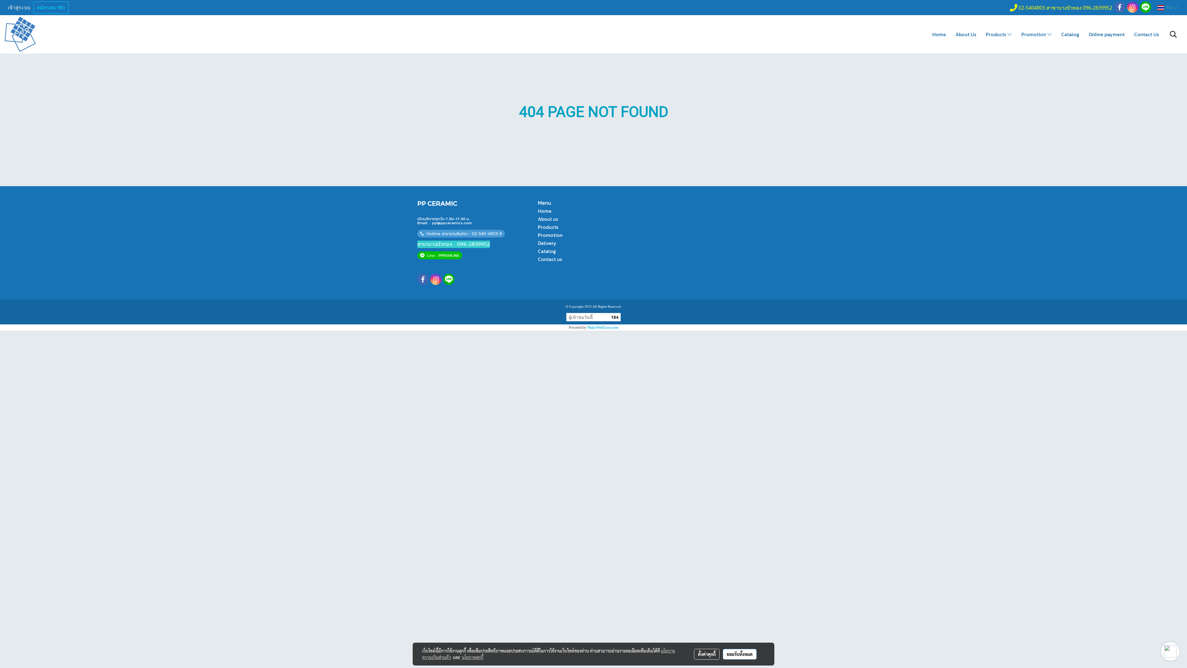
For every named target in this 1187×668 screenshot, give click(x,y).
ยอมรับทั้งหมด (740, 654)
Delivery (547, 243)
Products (996, 34)
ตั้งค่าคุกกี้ (707, 654)
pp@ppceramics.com (452, 223)
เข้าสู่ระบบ (19, 8)
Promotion (1034, 34)
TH (1168, 7)
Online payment (1107, 34)
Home (939, 34)
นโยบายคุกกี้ (472, 657)
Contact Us (1146, 34)
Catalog (1070, 34)
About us (548, 219)
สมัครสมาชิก (51, 8)
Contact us (550, 259)
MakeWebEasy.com (602, 327)
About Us (965, 34)
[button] (1173, 34)
